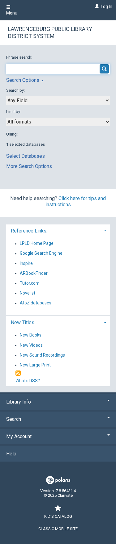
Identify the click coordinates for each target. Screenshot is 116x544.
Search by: (16, 90)
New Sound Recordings (42, 355)
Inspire (26, 263)
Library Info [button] (18, 402)
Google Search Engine (41, 253)
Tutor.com (30, 283)
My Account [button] (19, 436)
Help (11, 454)
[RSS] (18, 373)
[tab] (58, 230)
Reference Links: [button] (29, 231)
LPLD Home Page (37, 243)
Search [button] (13, 419)
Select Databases (25, 156)
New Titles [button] (22, 322)
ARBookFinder (34, 273)
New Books (30, 335)
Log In (106, 6)
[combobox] (58, 100)
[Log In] (96, 6)
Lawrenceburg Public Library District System (50, 32)
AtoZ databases (35, 303)
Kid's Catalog (58, 516)
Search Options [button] (23, 80)
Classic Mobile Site (58, 528)
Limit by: (14, 111)
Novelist (27, 293)
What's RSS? (27, 380)
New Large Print (35, 364)
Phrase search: (19, 57)
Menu (11, 12)
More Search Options (29, 166)
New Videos (31, 345)
